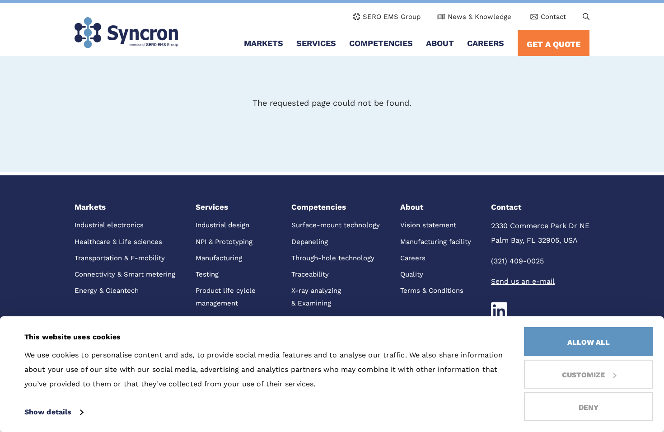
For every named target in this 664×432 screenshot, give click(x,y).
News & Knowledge (479, 17)
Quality (411, 274)
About (440, 43)
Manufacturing (219, 258)
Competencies (381, 43)
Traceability (310, 274)
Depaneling (309, 242)
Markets (263, 43)
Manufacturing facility (435, 242)
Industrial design (222, 225)
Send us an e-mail (523, 281)
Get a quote (553, 44)
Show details (47, 412)
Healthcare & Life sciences (118, 242)
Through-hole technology (332, 258)
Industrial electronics (109, 225)
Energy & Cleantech (107, 290)
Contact (553, 17)
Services (316, 43)
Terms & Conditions (431, 290)
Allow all (588, 342)
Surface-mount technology (335, 225)
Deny (589, 407)
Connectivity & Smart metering (125, 274)
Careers (485, 43)
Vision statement (428, 225)
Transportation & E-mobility (120, 258)
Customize (583, 375)
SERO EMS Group (392, 17)
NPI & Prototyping (224, 242)
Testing (207, 274)
